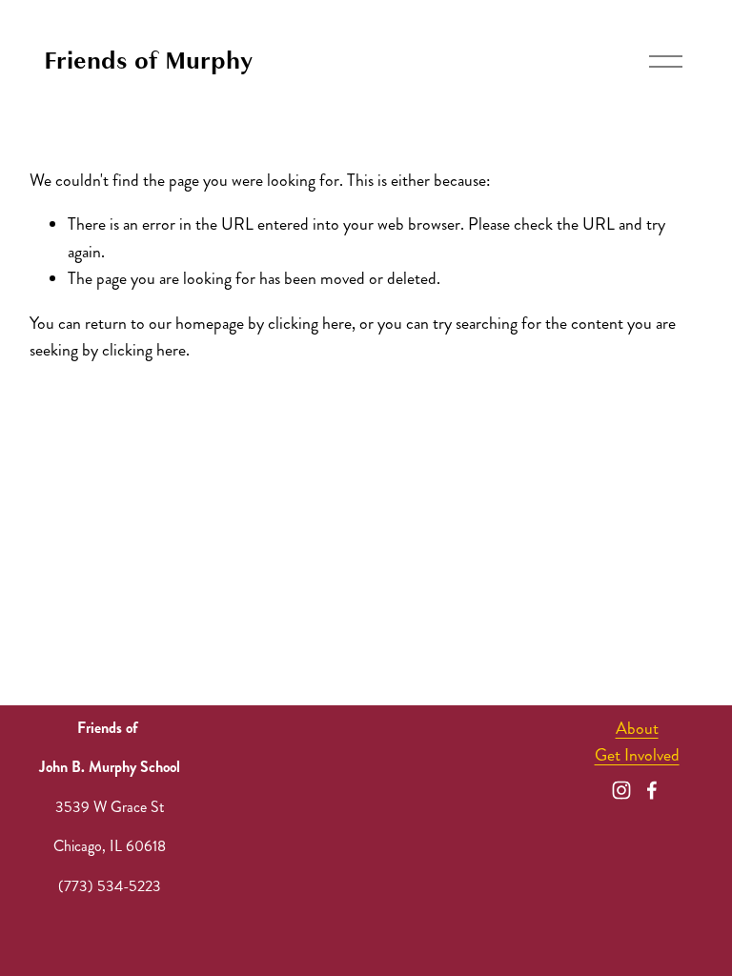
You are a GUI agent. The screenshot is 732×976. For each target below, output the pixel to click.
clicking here (310, 324)
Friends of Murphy (148, 60)
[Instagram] (621, 790)
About (637, 729)
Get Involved (637, 755)
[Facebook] (651, 790)
